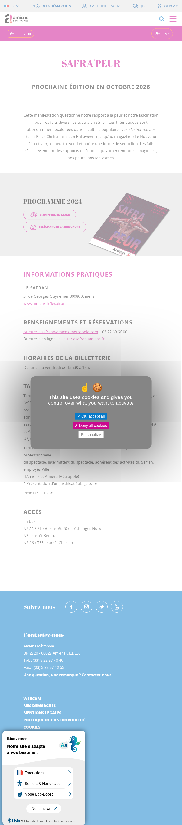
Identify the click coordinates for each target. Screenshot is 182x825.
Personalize (91, 435)
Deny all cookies (92, 425)
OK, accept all (92, 416)
